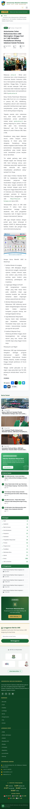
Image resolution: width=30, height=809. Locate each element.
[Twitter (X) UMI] (9, 699)
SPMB (3, 738)
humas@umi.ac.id (7, 778)
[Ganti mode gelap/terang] (22, 7)
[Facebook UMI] (2, 699)
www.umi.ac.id (7, 780)
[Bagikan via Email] (8, 392)
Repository (4, 756)
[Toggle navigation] (26, 7)
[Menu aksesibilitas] (3, 806)
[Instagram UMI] (6, 699)
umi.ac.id (13, 74)
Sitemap (4, 762)
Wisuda (4, 750)
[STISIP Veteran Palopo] (9, 662)
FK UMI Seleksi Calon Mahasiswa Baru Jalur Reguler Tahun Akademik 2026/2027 (15, 514)
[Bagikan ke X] (16, 389)
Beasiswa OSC (5, 747)
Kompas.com (17, 205)
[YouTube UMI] (12, 699)
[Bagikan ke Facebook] (12, 389)
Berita (5, 15)
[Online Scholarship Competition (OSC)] (11, 670)
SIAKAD (4, 744)
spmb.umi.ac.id (8, 95)
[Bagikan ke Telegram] (23, 389)
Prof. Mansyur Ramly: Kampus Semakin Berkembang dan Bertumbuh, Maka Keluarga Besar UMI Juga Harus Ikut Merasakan (16, 499)
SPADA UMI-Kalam (6, 741)
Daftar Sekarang (14, 622)
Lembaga (4, 717)
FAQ (3, 726)
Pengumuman (5, 723)
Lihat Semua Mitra (14, 677)
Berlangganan (14, 647)
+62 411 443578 (7, 775)
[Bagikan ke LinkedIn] (5, 392)
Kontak (3, 729)
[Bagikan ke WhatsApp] (19, 389)
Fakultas (4, 714)
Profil (3, 710)
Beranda (4, 707)
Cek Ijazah (4, 753)
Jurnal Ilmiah (5, 759)
